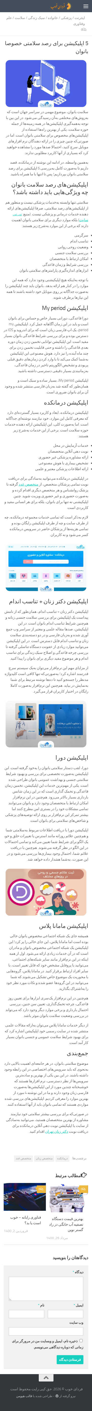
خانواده (53, 18)
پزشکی (66, 18)
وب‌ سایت (76, 1323)
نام (41, 1305)
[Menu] (86, 6)
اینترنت (80, 18)
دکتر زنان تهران (56, 1131)
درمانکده (62, 1158)
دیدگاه (78, 1272)
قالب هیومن (24, 1396)
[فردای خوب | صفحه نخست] (49, 6)
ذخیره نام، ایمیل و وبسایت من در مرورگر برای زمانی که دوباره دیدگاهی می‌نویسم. (47, 1344)
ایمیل (78, 1305)
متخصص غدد (28, 484)
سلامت (20, 18)
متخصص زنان (44, 1158)
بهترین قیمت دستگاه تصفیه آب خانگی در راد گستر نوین (66, 1224)
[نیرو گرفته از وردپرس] (56, 1396)
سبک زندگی (36, 18)
